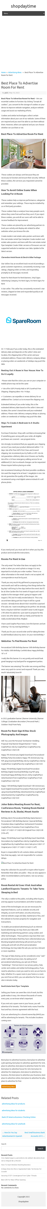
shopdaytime (23, 6)
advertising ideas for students (13, 1110)
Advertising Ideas (15, 72)
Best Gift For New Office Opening (13, 1180)
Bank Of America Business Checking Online (19, 1117)
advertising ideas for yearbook (13, 1124)
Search (3, 1144)
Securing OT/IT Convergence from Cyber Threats (19, 1175)
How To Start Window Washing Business (16, 1165)
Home (3, 72)
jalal (6, 93)
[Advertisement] (23, 43)
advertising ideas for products (13, 1104)
